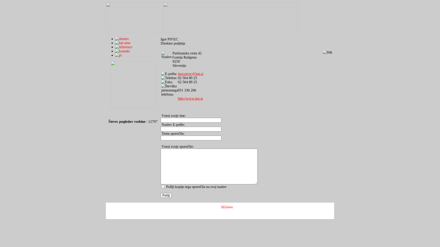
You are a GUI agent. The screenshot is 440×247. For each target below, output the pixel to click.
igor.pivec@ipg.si (190, 74)
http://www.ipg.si (190, 98)
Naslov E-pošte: (173, 124)
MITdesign (227, 206)
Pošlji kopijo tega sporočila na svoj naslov (196, 187)
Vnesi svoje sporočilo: (177, 146)
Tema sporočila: (172, 133)
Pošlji (166, 195)
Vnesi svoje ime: (173, 116)
